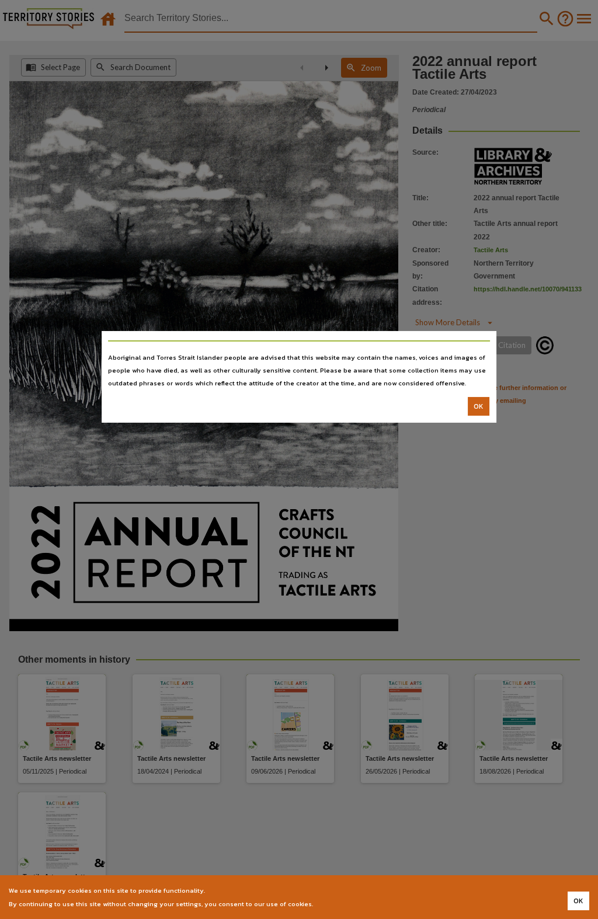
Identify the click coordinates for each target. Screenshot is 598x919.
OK (479, 406)
